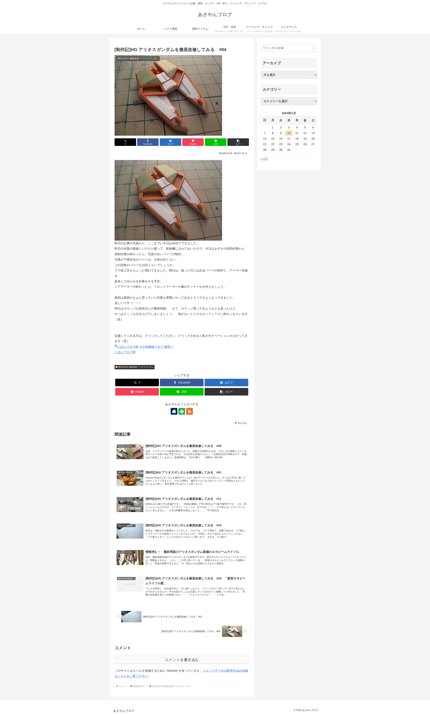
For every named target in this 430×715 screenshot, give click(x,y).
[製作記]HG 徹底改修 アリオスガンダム (136, 367)
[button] (238, 142)
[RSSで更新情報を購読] (189, 411)
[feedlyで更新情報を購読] (181, 411)
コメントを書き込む (182, 660)
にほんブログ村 (125, 352)
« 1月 (264, 158)
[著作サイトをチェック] (174, 411)
